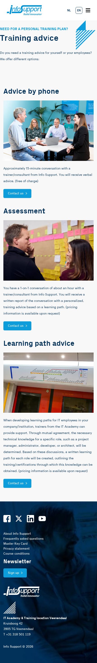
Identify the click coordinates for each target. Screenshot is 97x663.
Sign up (13, 573)
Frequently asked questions (23, 539)
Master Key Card (15, 544)
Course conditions (16, 554)
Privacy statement (16, 549)
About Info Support (17, 534)
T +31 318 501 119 (16, 634)
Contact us (15, 193)
